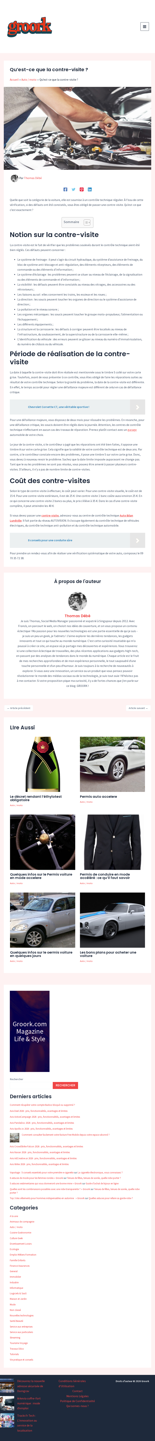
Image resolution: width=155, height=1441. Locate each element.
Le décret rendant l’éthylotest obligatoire (36, 798)
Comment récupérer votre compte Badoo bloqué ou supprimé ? (42, 1105)
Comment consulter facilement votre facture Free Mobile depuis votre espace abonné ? (66, 1134)
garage (132, 430)
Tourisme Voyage (19, 1343)
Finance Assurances (19, 1265)
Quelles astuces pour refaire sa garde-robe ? (111, 1198)
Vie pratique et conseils (21, 1359)
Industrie (14, 1282)
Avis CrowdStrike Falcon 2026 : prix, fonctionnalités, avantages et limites (46, 1146)
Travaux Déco (17, 1348)
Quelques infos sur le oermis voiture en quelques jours (41, 954)
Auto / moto (16, 805)
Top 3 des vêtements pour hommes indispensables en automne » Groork (47, 1198)
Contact (77, 1391)
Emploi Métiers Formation (23, 1254)
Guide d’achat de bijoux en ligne (102, 1183)
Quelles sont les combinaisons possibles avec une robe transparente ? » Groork (50, 1189)
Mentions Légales (77, 1396)
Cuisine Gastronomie (20, 1232)
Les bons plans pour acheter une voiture (108, 954)
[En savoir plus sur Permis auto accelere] (112, 764)
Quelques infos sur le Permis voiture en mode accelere (41, 876)
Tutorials (14, 1354)
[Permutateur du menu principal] (144, 26)
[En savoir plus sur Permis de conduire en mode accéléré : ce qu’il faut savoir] (112, 842)
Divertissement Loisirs (21, 1243)
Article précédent (18, 708)
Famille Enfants (17, 1260)
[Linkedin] (90, 189)
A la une (14, 1216)
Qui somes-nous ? (77, 1406)
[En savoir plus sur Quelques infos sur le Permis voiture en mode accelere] (42, 842)
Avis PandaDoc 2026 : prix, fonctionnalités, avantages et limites (42, 1122)
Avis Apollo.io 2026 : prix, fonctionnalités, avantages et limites (41, 1128)
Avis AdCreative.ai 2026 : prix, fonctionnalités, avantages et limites (43, 1158)
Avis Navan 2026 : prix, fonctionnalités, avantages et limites (40, 1152)
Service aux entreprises (21, 1326)
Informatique (16, 1288)
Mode (13, 1304)
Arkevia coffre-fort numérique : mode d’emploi (29, 1403)
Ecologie (14, 1249)
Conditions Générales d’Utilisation (72, 1383)
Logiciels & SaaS (18, 1293)
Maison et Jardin (18, 1298)
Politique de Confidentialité (77, 1401)
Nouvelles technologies (21, 1315)
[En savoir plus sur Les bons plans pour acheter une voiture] (112, 920)
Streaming (15, 1337)
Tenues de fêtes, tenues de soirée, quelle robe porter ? (94, 1178)
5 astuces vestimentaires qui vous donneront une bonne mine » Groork (46, 1183)
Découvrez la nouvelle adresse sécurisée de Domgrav (31, 1386)
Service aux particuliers (21, 1332)
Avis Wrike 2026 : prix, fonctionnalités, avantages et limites (39, 1164)
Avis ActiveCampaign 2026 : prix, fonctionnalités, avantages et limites (45, 1116)
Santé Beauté (16, 1321)
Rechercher (16, 1079)
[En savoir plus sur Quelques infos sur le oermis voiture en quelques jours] (42, 920)
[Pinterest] (82, 189)
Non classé (15, 1310)
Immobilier (15, 1276)
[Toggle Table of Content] (85, 222)
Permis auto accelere (98, 796)
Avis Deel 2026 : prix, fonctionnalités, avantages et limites (38, 1111)
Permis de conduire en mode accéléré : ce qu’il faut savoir (105, 876)
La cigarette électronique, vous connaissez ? (100, 1172)
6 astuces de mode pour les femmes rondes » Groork (36, 1178)
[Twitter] (73, 189)
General (14, 1271)
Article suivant (138, 708)
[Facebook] (65, 189)
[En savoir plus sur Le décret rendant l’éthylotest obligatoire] (42, 764)
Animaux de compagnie (22, 1221)
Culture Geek (16, 1238)
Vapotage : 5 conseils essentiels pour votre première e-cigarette (42, 1172)
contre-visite (50, 515)
